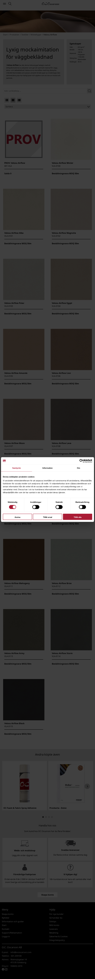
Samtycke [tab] (16, 468)
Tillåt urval (47, 517)
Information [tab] (47, 468)
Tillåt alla (77, 517)
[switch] (35, 507)
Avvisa (17, 517)
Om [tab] (78, 468)
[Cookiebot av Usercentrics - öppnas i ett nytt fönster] (81, 461)
